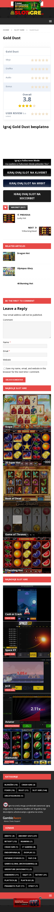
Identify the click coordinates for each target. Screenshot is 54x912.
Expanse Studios (14, 858)
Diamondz (11, 757)
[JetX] (27, 675)
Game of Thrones (15, 534)
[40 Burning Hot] (9, 286)
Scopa (8, 426)
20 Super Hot (13, 462)
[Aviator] (27, 711)
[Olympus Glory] (9, 271)
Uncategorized (13, 796)
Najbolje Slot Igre (16, 388)
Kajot (27, 875)
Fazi (32, 858)
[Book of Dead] (27, 484)
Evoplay (29, 852)
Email (6, 351)
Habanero (11, 875)
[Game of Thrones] (27, 520)
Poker (9, 790)
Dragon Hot (23, 253)
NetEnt (41, 875)
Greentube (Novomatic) (18, 869)
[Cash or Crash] (27, 603)
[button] (49, 21)
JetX (7, 686)
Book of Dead (13, 498)
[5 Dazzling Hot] (27, 556)
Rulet (23, 790)
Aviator (9, 721)
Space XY (10, 650)
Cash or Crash (13, 614)
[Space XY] (27, 639)
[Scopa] (27, 412)
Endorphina (12, 852)
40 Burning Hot (25, 283)
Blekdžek (11, 784)
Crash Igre (28, 784)
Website (7, 359)
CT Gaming (28, 847)
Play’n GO (27, 880)
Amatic (9, 836)
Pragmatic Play (14, 886)
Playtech (10, 880)
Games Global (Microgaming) (20, 863)
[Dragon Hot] (9, 256)
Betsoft (10, 841)
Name (6, 342)
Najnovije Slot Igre (16, 579)
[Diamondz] (27, 747)
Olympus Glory (25, 268)
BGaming (26, 841)
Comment (8, 319)
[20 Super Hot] (27, 448)
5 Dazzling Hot (14, 570)
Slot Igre (39, 790)
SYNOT (33, 886)
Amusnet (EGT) (18, 207)
